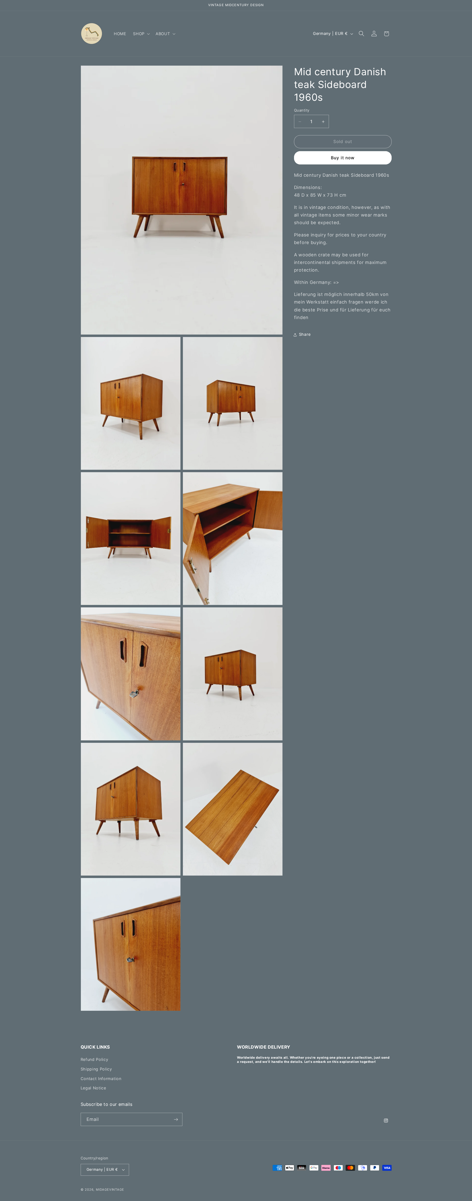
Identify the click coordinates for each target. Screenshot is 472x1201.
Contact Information (101, 1078)
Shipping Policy (96, 1069)
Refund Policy (94, 1059)
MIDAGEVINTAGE (110, 1189)
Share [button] (304, 334)
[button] (141, 34)
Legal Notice (93, 1088)
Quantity (302, 110)
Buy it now (343, 158)
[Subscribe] (176, 1119)
